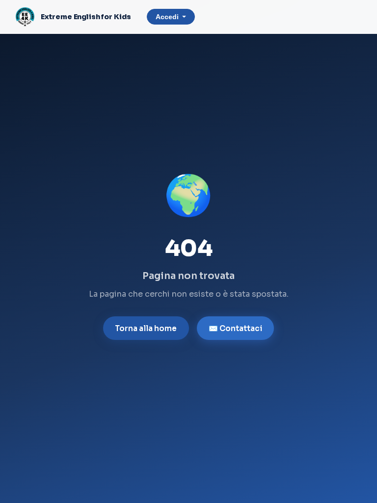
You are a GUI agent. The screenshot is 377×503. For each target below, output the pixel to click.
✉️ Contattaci (235, 328)
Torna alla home (146, 328)
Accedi (167, 17)
